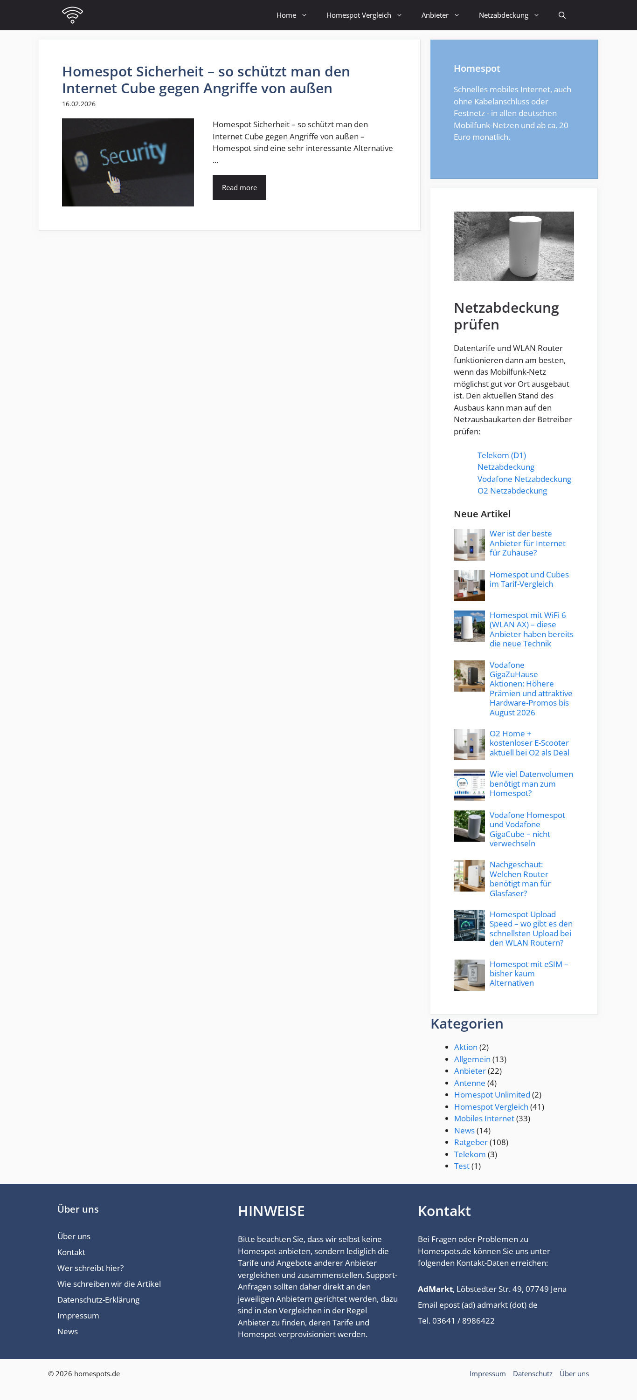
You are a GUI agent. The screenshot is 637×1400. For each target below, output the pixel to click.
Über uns (73, 1236)
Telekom (470, 1154)
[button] (562, 15)
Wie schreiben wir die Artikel (109, 1283)
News (464, 1130)
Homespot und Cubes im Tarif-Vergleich (529, 579)
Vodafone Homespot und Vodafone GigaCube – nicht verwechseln (527, 829)
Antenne (469, 1082)
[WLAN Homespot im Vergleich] (72, 15)
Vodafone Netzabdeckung (524, 479)
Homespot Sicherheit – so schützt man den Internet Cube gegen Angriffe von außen (206, 79)
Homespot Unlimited (492, 1094)
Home (286, 15)
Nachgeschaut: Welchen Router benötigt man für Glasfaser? (520, 878)
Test (462, 1165)
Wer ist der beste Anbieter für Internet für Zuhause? (528, 543)
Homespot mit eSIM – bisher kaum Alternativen (529, 973)
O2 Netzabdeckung (512, 490)
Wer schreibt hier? (90, 1268)
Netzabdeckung (503, 15)
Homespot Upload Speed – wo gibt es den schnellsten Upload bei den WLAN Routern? (531, 928)
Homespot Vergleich (358, 15)
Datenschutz (533, 1373)
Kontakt (71, 1252)
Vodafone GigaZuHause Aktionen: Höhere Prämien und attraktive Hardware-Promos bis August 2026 (531, 688)
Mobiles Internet (484, 1118)
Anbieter (435, 15)
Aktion (466, 1047)
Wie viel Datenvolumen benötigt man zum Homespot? (531, 783)
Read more (239, 187)
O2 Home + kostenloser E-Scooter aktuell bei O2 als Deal (529, 743)
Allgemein (472, 1059)
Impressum (78, 1315)
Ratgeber (471, 1142)
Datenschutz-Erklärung (98, 1299)
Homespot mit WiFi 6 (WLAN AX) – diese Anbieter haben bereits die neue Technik (532, 629)
